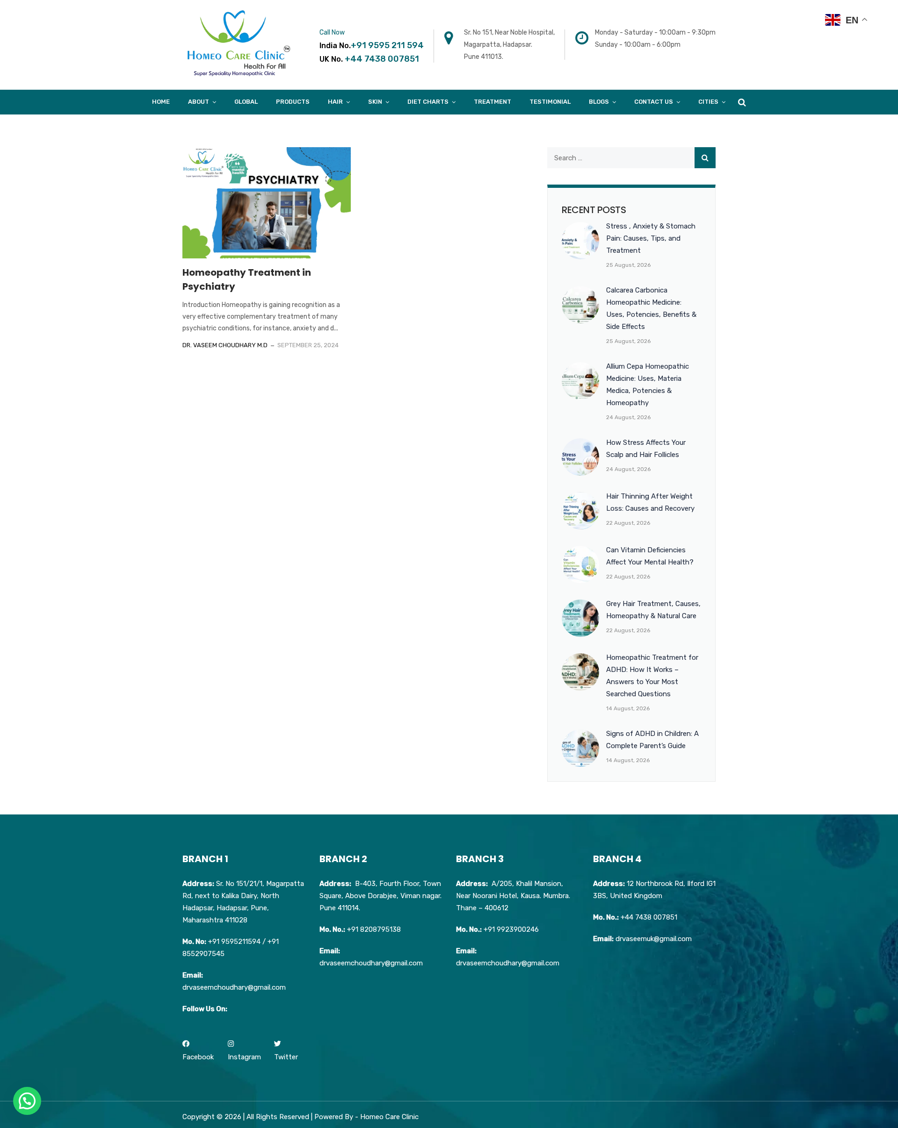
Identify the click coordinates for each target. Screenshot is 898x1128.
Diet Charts (428, 101)
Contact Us (653, 101)
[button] (27, 1101)
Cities (708, 101)
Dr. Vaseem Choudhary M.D (225, 345)
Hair (335, 101)
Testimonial (550, 101)
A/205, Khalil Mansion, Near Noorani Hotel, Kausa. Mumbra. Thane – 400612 (513, 895)
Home (161, 101)
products (293, 101)
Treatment (492, 101)
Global (246, 101)
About (198, 101)
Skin (375, 101)
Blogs (599, 101)
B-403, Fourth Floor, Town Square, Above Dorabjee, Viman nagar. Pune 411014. (380, 895)
